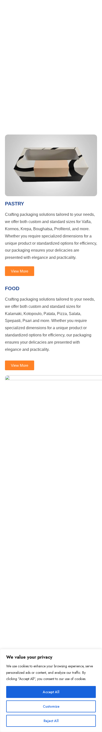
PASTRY (14, 203)
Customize (51, 706)
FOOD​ (12, 288)
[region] (51, 690)
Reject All (51, 720)
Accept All (51, 691)
